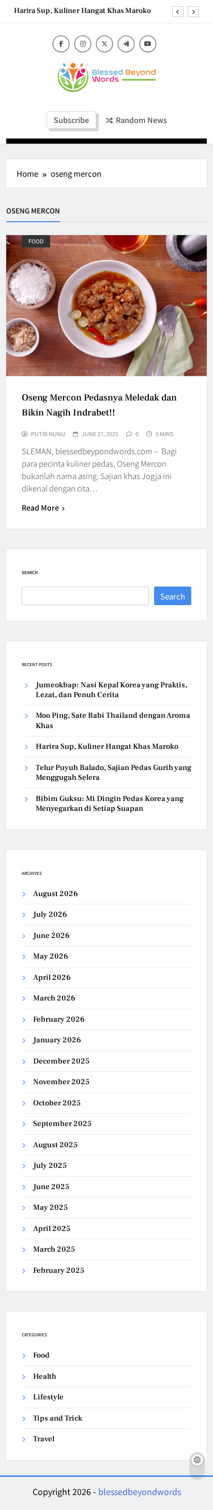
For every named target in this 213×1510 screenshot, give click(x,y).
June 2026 (51, 936)
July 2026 (50, 914)
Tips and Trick (57, 1418)
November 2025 (61, 1082)
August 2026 (55, 894)
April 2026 (52, 977)
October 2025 (57, 1103)
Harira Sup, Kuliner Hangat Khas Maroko (82, 11)
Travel (43, 1439)
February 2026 (59, 1019)
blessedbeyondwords (139, 1491)
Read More (40, 507)
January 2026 (57, 1040)
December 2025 (61, 1061)
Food (35, 241)
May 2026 (50, 956)
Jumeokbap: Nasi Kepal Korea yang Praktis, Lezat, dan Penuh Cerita (111, 690)
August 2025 (55, 1145)
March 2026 (54, 998)
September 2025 (62, 1124)
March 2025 (54, 1249)
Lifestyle (48, 1397)
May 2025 (50, 1207)
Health (44, 1376)
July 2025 (50, 1165)
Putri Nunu (48, 433)
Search (30, 572)
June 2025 (51, 1187)
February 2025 (58, 1270)
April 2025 (51, 1229)
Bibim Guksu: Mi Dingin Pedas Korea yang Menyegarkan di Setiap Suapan (110, 803)
